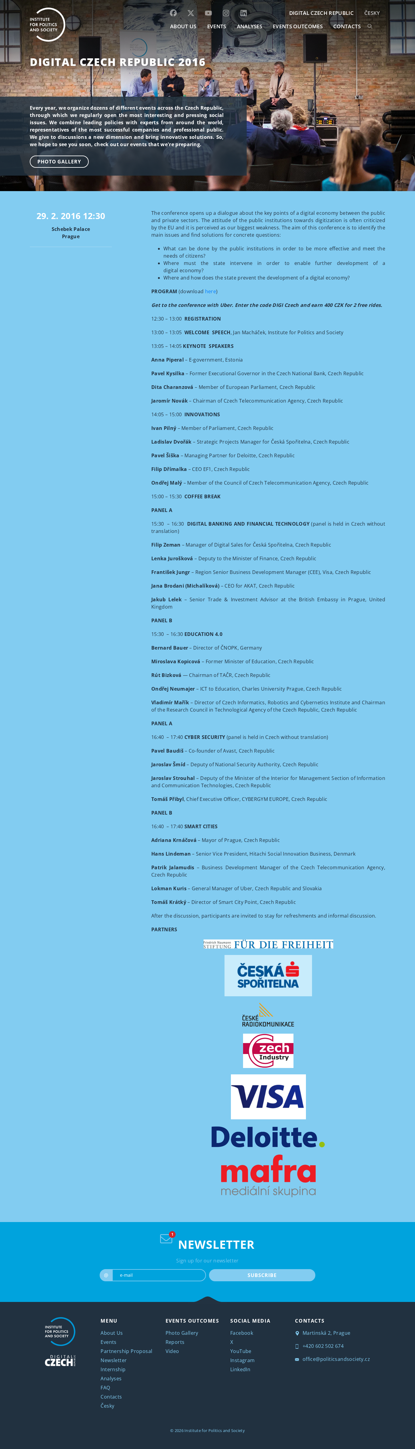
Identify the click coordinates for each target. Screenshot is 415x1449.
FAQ (105, 1387)
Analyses (249, 26)
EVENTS (216, 26)
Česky (372, 12)
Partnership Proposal (126, 1351)
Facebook (241, 1333)
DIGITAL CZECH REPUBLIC (321, 12)
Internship (113, 1369)
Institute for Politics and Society (214, 1430)
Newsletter (114, 1360)
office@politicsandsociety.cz (335, 1359)
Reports (175, 1342)
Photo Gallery (59, 161)
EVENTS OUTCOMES (298, 26)
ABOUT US (183, 26)
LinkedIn (240, 1369)
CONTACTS (347, 26)
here (210, 291)
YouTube (241, 1351)
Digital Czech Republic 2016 (118, 62)
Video (172, 1351)
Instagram (242, 1360)
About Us (112, 1333)
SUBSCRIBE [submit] (262, 1275)
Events (108, 1342)
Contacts (111, 1396)
